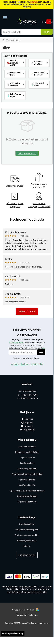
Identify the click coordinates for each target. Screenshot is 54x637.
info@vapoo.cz (29, 390)
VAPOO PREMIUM (16, 342)
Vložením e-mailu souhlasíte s (27, 361)
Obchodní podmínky (27, 468)
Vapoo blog (29, 429)
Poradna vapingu (26, 524)
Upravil (27, 615)
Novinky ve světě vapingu (26, 529)
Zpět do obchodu (27, 153)
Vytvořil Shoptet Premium (23, 609)
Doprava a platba (27, 457)
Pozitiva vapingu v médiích (27, 535)
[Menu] (5, 18)
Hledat (46, 32)
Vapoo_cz (29, 426)
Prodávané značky (27, 479)
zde (43, 348)
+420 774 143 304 (29, 394)
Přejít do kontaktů (29, 398)
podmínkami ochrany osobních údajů (27, 364)
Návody (26, 546)
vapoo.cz (29, 418)
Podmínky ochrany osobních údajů (27, 474)
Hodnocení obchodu (27, 219)
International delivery (27, 496)
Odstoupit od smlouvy (12, 633)
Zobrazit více (27, 311)
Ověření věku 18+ (27, 485)
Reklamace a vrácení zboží (27, 452)
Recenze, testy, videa (27, 540)
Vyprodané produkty (27, 501)
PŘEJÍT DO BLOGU (26, 555)
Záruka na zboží (27, 463)
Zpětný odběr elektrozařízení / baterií (27, 490)
